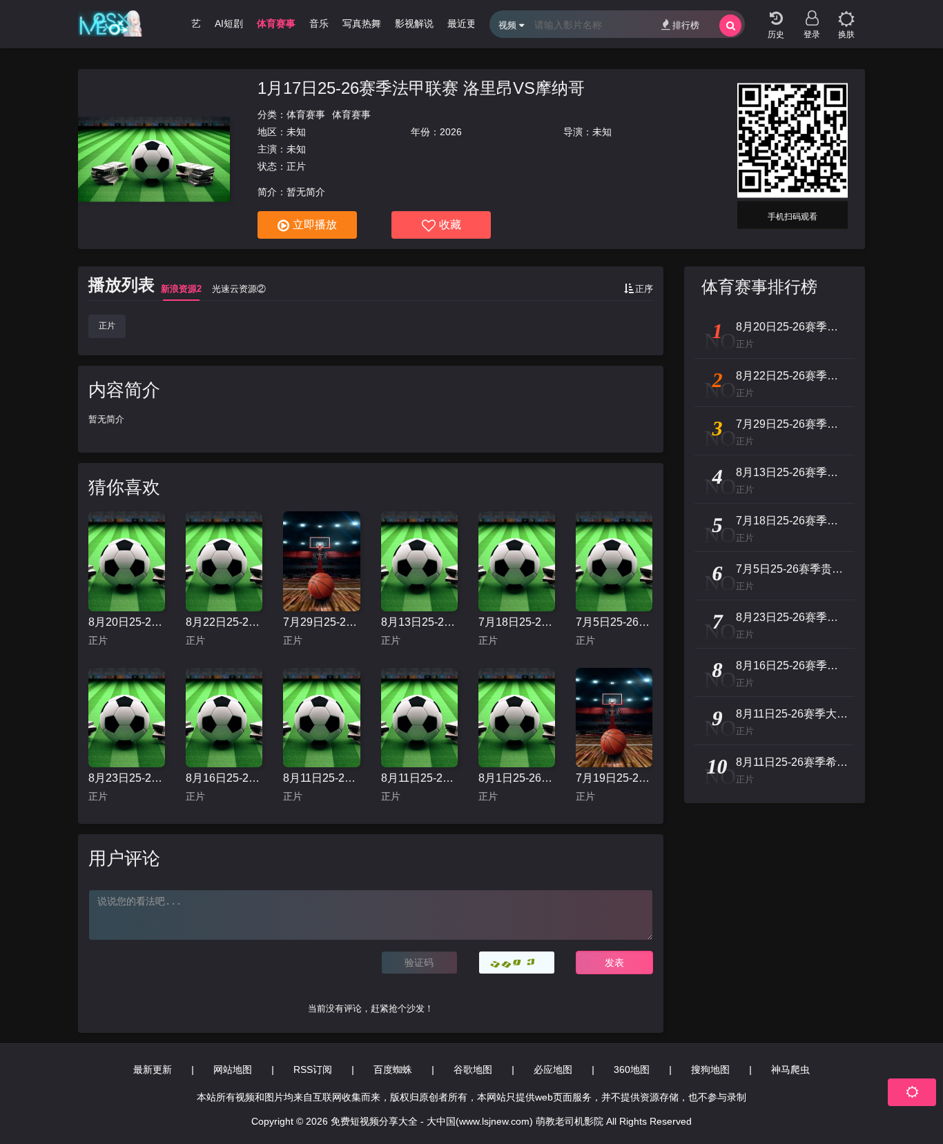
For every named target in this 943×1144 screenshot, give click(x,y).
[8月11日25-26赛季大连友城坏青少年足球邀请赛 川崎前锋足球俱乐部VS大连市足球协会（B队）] (321, 718)
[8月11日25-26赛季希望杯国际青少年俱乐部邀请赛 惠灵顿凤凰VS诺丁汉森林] (419, 718)
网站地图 (232, 1069)
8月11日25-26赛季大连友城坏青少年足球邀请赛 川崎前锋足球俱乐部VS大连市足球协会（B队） (321, 778)
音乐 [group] (319, 23)
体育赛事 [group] (276, 23)
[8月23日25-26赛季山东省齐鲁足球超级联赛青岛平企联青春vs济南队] (126, 718)
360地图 (632, 1069)
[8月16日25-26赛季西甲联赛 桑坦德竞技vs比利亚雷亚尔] (224, 718)
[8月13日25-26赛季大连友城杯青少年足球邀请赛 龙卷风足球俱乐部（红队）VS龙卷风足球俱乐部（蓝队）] (419, 561)
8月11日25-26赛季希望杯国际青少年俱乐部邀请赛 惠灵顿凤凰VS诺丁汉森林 (419, 778)
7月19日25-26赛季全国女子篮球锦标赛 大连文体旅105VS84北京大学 (614, 778)
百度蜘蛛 (392, 1069)
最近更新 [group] (466, 23)
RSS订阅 (312, 1069)
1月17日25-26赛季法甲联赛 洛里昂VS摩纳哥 (421, 88)
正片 (107, 326)
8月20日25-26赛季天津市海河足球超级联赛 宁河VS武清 (126, 622)
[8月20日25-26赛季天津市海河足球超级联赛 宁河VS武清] (126, 561)
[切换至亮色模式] (846, 14)
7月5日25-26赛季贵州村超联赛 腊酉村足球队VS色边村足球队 (614, 622)
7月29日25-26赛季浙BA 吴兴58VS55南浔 (321, 622)
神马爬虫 (790, 1069)
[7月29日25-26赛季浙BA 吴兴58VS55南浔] (321, 561)
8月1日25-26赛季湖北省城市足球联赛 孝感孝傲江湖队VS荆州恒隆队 (516, 778)
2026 (451, 131)
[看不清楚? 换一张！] (516, 962)
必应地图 (553, 1069)
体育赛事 (305, 114)
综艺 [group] (191, 23)
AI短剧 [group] (229, 23)
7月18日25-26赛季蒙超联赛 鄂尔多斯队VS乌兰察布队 (516, 622)
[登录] (812, 14)
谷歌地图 (473, 1069)
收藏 (450, 224)
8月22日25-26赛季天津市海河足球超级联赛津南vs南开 (224, 622)
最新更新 (152, 1069)
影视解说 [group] (414, 23)
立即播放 (315, 224)
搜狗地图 (710, 1069)
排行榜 (685, 25)
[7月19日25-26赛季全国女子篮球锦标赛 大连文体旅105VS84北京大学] (614, 718)
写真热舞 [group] (361, 23)
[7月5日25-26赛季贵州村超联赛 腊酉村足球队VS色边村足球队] (614, 561)
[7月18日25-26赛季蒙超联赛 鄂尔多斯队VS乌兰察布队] (516, 561)
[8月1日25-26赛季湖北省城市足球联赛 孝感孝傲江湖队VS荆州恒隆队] (516, 718)
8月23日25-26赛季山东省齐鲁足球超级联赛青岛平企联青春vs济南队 (126, 778)
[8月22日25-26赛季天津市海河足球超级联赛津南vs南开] (224, 561)
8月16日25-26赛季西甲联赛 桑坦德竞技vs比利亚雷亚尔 (224, 778)
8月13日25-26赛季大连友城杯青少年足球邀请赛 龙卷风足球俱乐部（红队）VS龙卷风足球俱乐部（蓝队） (419, 622)
